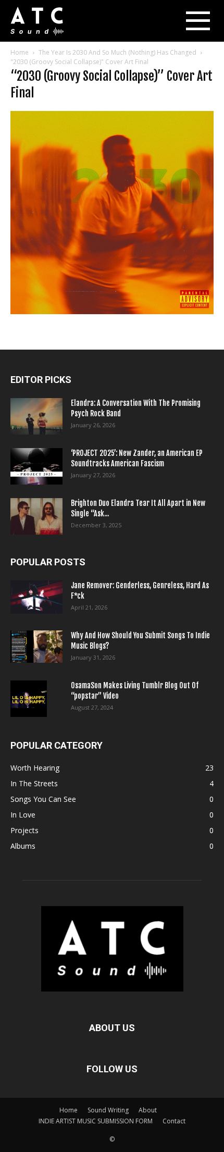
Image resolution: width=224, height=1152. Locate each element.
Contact (174, 1121)
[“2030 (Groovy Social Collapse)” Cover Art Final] (112, 311)
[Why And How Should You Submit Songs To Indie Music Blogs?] (36, 646)
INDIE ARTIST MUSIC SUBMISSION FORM (96, 1121)
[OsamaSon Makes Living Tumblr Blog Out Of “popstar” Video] (28, 698)
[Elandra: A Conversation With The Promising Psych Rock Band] (36, 416)
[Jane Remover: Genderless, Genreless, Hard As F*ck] (36, 597)
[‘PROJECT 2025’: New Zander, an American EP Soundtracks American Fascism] (36, 466)
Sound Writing (108, 1110)
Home (19, 52)
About (148, 1110)
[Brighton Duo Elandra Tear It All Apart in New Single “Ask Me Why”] (36, 516)
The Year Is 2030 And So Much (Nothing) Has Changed (117, 52)
